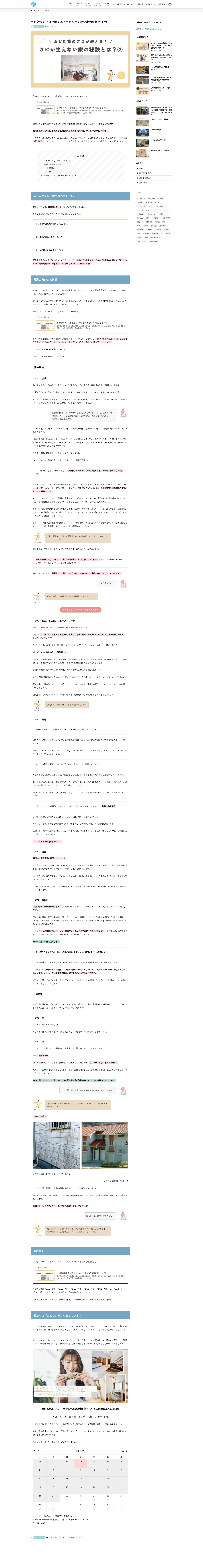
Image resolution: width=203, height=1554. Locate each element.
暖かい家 (140, 230)
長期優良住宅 (155, 237)
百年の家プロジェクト (75, 1537)
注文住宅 (62, 1537)
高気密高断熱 (153, 241)
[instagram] (170, 4)
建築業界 (162, 226)
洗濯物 (166, 230)
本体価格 (149, 230)
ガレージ (140, 202)
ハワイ (157, 202)
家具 (164, 222)
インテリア (141, 199)
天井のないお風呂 (143, 218)
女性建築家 (166, 218)
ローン (166, 210)
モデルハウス (161, 206)
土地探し (161, 214)
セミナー (149, 202)
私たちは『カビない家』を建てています (61, 175)
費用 (146, 237)
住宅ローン (151, 214)
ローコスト (157, 210)
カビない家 (53, 1537)
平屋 (138, 226)
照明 (138, 233)
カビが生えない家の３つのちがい (58, 161)
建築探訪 (153, 226)
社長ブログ (143, 183)
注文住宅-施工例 (145, 178)
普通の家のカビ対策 (52, 165)
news (141, 168)
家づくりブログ (38, 26)
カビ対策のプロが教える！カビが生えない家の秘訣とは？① (81, 108)
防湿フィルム (141, 241)
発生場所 (51, 168)
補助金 (168, 233)
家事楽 (157, 222)
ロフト (148, 210)
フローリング (141, 206)
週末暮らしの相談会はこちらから (148, 29)
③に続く (48, 172)
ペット (151, 206)
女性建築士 (156, 218)
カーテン (161, 199)
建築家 (145, 226)
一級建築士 (141, 214)
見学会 (139, 237)
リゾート (140, 210)
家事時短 (149, 222)
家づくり (140, 222)
